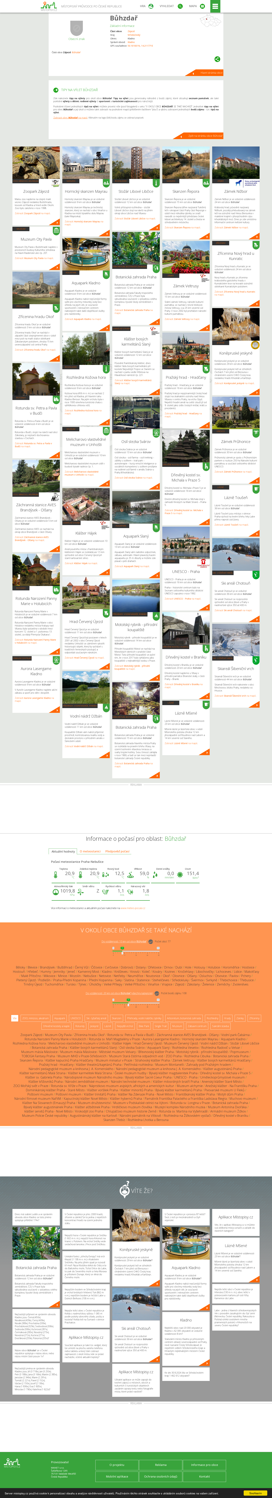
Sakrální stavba (71, 522)
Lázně (171, 702)
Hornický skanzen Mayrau (200, 1039)
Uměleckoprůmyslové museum (222, 1077)
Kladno (131, 42)
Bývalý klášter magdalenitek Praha (173, 1073)
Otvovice (221, 976)
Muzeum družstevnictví (94, 1103)
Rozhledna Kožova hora (29, 1043)
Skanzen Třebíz (114, 1120)
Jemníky (59, 971)
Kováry (157, 971)
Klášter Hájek (121, 1043)
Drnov (168, 967)
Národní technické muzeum (130, 1081)
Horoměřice (231, 967)
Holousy (199, 967)
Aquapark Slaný (158, 1047)
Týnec (82, 984)
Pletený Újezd (26, 980)
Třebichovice (228, 980)
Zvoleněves (240, 984)
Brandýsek (47, 967)
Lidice (238, 971)
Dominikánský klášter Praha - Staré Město (55, 1090)
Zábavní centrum (22, 658)
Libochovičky (205, 971)
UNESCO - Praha (186, 1077)
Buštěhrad (64, 967)
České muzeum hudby (130, 1073)
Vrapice (167, 984)
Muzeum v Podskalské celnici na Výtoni (140, 1103)
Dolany (141, 967)
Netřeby (119, 976)
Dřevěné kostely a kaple (176, 464)
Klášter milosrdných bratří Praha (176, 1081)
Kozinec (170, 971)
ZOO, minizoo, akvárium (25, 181)
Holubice (214, 967)
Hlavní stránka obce (212, 72)
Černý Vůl (81, 967)
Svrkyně (211, 980)
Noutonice (153, 976)
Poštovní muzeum (40, 1094)
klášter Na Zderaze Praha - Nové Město (145, 1094)
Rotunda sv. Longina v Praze (190, 1103)
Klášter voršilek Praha (102, 1090)
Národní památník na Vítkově (140, 1115)
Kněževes (121, 971)
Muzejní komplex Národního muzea (180, 1107)
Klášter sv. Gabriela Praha (43, 1077)
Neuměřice (135, 976)
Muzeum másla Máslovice (39, 1052)
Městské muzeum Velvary (117, 1052)
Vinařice (153, 984)
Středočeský (134, 34)
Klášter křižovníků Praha (45, 1081)
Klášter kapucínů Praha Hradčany (69, 1060)
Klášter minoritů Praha (137, 1090)
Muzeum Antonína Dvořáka (227, 1107)
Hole (188, 967)
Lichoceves (223, 971)
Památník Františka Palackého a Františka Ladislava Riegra (186, 1098)
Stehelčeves (160, 980)
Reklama (161, 1465)
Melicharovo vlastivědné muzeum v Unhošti (79, 1043)
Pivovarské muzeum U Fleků (224, 1090)
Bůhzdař (124, 17)
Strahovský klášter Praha (152, 1060)
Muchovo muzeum (243, 1098)
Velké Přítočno (135, 984)
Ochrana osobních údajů (160, 1476)
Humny (46, 971)
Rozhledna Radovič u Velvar (220, 1047)
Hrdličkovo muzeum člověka (132, 1107)
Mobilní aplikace (117, 1476)
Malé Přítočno (31, 976)
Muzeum (21, 228)
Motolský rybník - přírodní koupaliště (202, 1052)
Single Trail (161, 1026)
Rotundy (21, 397)
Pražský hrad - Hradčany (56, 1064)
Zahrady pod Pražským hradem (208, 1064)
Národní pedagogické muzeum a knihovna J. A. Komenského (71, 1069)
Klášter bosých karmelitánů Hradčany (223, 1060)
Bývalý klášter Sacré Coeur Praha (148, 1077)
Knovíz (134, 971)
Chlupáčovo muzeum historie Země (131, 1111)
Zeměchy (223, 984)
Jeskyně (220, 342)
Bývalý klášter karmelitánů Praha (178, 1090)
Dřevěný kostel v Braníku (230, 1115)
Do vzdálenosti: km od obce (124, 941)
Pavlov (234, 976)
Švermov (197, 980)
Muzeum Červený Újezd (181, 1043)
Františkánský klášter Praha (195, 1094)
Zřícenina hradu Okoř (89, 1035)
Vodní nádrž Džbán (214, 1043)
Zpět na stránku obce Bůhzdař (205, 136)
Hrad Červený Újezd (148, 1043)
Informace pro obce (204, 1465)
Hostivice (248, 967)
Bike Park (144, 1026)
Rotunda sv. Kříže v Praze (68, 1086)
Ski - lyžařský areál (223, 572)
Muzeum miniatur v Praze (114, 1060)
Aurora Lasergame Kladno (161, 1039)
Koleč (146, 971)
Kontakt (204, 1476)
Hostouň (19, 971)
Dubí (178, 967)
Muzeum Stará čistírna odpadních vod (136, 1056)
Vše (15, 1018)
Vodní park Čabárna (235, 1035)
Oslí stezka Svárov (132, 1047)
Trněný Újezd (33, 984)
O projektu (117, 1465)
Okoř (166, 976)
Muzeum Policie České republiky (44, 1115)
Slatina (129, 980)
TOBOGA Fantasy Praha (38, 1056)
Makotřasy (251, 971)
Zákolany (193, 984)
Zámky (170, 275)
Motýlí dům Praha (230, 1094)
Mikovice (49, 976)
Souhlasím (255, 1493)
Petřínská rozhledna (138, 1064)
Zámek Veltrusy (184, 1060)
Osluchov (205, 976)
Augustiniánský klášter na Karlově (93, 1115)
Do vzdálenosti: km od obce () (119, 993)
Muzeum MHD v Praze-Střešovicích (82, 1056)
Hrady (71, 611)
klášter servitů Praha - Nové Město (48, 1111)
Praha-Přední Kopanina (69, 980)
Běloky (20, 967)
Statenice (143, 980)
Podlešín (44, 980)
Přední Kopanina (101, 980)
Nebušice (89, 976)
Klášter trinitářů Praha (100, 1094)
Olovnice (178, 976)
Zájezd (131, 31)
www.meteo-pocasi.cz (133, 908)
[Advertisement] (136, 810)
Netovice (105, 976)
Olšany (192, 976)
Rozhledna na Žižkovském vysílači (187, 1115)
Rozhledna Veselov (185, 1047)
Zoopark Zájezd (31, 1035)
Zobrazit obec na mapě (70, 117)
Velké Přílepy (113, 984)
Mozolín (75, 976)
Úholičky (95, 984)
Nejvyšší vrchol (125, 1026)
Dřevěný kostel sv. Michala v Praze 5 (225, 1073)
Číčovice (96, 967)
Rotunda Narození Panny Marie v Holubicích (55, 1039)
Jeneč (71, 971)
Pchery (246, 976)
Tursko (71, 984)
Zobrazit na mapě (32, 213)
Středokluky (180, 980)
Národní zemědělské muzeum (86, 1081)
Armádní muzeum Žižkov (228, 1111)
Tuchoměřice (54, 984)
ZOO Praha (174, 1056)
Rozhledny (71, 367)
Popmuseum (239, 1052)
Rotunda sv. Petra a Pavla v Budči (130, 1035)
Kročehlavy (185, 971)
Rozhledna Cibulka (197, 1056)
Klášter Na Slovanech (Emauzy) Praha (48, 1103)
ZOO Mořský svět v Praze (30, 1086)
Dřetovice (155, 967)
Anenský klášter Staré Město (222, 1081)
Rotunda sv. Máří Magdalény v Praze (114, 1039)
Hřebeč (33, 971)
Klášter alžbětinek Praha (92, 1107)
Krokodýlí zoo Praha (89, 1111)
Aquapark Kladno (233, 1039)
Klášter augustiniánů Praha (222, 1069)
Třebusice (247, 980)
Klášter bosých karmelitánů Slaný (93, 1047)
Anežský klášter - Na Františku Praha (231, 1086)
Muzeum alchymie (190, 1086)
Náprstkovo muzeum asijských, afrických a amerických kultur (131, 1086)
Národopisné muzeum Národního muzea (93, 1077)
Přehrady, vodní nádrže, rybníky (80, 705)
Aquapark (71, 272)
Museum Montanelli (169, 1064)
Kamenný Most (88, 971)
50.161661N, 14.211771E (140, 45)
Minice (62, 976)
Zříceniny (21, 306)
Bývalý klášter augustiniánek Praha (48, 1107)
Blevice (32, 967)
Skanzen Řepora (31, 1060)
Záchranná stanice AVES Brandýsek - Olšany (188, 1035)
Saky (118, 980)
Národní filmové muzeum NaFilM (37, 1098)
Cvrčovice (111, 967)
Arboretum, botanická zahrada (129, 266)
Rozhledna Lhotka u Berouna (148, 1120)
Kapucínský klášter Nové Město (85, 1098)
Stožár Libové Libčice (244, 1043)
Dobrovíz (127, 967)
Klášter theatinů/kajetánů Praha (99, 1064)
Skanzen (70, 181)
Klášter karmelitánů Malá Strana (42, 1073)
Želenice (208, 984)
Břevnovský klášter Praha (156, 1052)
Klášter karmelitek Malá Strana (90, 1073)
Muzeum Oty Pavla (58, 1035)
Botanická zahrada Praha (49, 1047)
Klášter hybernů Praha (126, 1098)
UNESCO (171, 561)
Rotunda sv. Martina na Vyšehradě (183, 1111)
